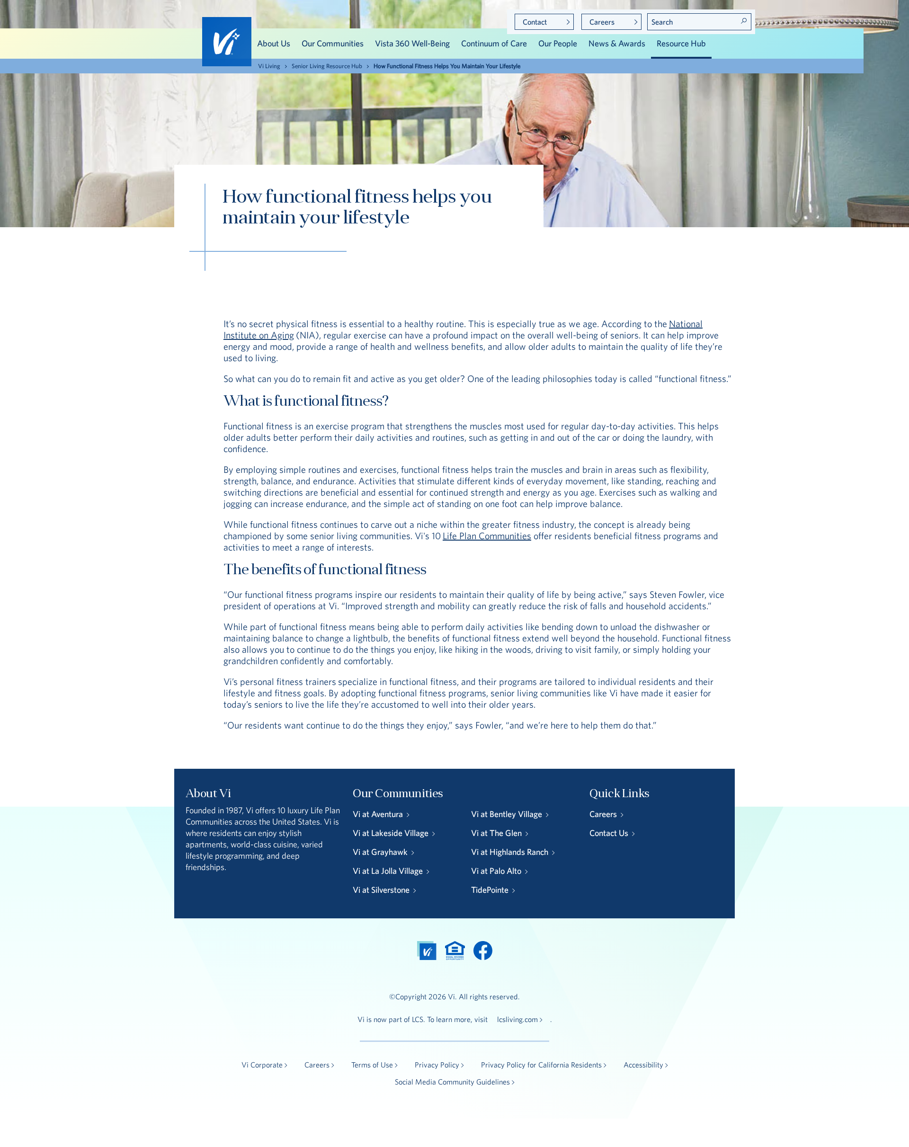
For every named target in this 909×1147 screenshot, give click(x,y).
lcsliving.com (517, 1019)
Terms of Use (372, 1064)
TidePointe (489, 889)
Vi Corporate (262, 1064)
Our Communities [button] (333, 43)
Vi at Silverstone (381, 889)
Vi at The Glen (496, 832)
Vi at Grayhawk (380, 851)
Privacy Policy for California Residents (541, 1064)
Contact (535, 22)
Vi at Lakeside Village (390, 832)
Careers (602, 22)
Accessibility (643, 1064)
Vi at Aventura (378, 814)
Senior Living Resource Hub (327, 66)
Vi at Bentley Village (506, 814)
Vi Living (269, 66)
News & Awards (616, 43)
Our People (557, 43)
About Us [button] (273, 43)
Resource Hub (681, 43)
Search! (743, 20)
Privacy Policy (437, 1064)
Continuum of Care (494, 43)
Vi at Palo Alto (496, 870)
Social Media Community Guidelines (452, 1081)
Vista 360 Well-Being (412, 43)
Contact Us (608, 832)
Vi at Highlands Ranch (509, 851)
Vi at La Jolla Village (388, 870)
